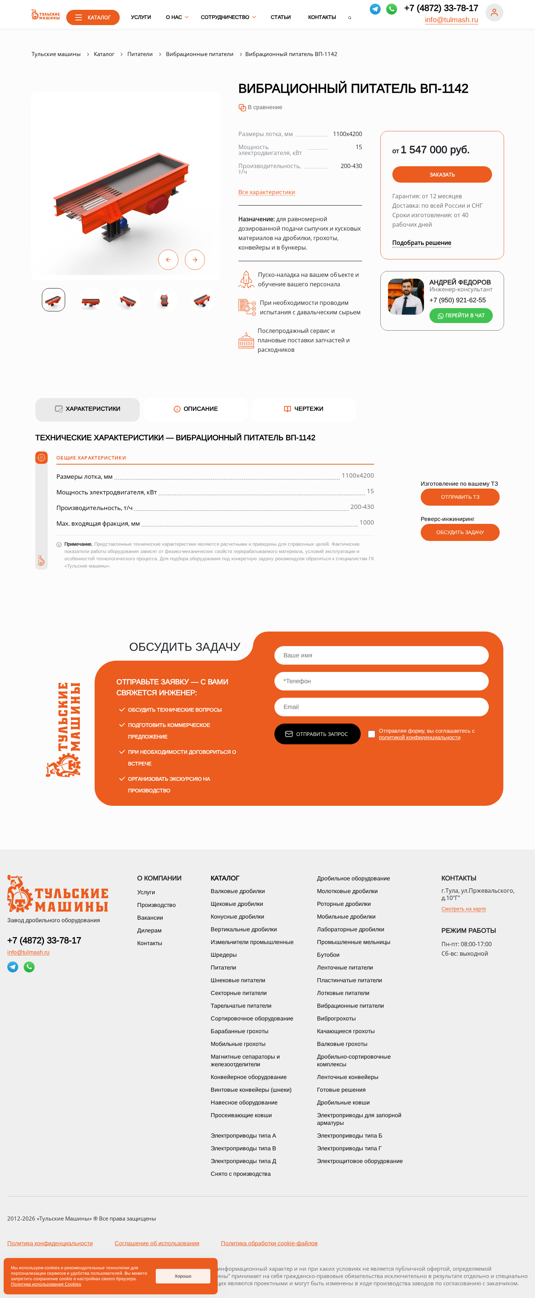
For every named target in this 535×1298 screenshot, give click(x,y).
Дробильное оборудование (353, 878)
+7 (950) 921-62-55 (457, 300)
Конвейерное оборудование (249, 1077)
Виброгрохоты (336, 1018)
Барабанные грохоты (240, 1031)
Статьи (281, 17)
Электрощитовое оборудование (360, 1161)
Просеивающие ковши (241, 1115)
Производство (156, 905)
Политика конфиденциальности (50, 1243)
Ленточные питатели (345, 967)
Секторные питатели (239, 993)
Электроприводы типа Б (350, 1135)
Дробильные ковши (343, 1102)
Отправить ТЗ (460, 497)
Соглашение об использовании (157, 1243)
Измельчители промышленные (252, 942)
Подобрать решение (421, 243)
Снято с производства (241, 1174)
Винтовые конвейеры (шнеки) (251, 1090)
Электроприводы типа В (243, 1148)
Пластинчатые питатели (349, 980)
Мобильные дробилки (346, 916)
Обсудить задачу (460, 532)
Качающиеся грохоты (346, 1031)
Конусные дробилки (237, 916)
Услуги (141, 17)
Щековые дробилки (237, 904)
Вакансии (150, 918)
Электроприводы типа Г (349, 1148)
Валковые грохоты (342, 1044)
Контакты (322, 17)
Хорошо (183, 1276)
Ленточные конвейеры (348, 1077)
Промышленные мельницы (354, 942)
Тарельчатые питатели (241, 1006)
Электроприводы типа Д (243, 1161)
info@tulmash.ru (451, 20)
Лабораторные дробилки (350, 929)
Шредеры (224, 955)
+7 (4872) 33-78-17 (441, 8)
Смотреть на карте (463, 909)
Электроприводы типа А (243, 1135)
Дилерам (149, 930)
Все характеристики (266, 192)
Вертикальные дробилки (244, 929)
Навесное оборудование (244, 1102)
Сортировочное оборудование (252, 1018)
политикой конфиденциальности (419, 737)
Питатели (223, 967)
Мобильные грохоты (238, 1044)
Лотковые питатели (343, 993)
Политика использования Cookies (46, 1284)
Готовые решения (341, 1090)
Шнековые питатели (238, 980)
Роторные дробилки (344, 904)
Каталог (225, 878)
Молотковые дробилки (347, 891)
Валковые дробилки (238, 891)
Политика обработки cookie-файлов (269, 1243)
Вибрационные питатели (350, 1006)
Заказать (442, 174)
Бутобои (328, 955)
